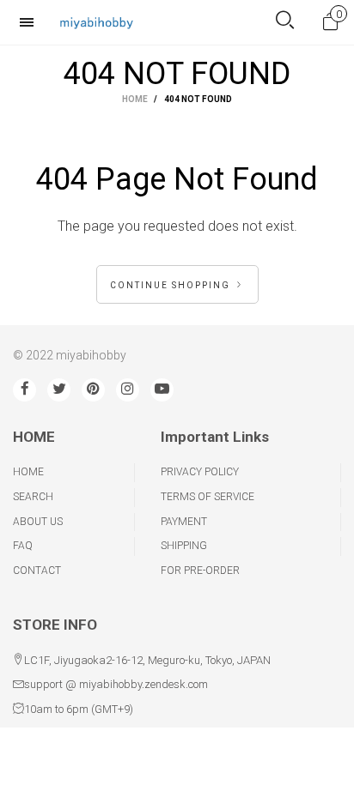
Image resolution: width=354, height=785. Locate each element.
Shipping (184, 546)
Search (33, 497)
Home (28, 472)
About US (38, 522)
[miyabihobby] (96, 21)
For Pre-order (200, 571)
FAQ (23, 546)
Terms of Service (207, 497)
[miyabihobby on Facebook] (24, 390)
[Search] (285, 21)
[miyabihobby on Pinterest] (93, 390)
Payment (184, 522)
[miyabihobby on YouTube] (162, 390)
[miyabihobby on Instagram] (127, 390)
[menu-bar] (31, 22)
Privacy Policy (200, 472)
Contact (37, 571)
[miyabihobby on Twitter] (58, 390)
